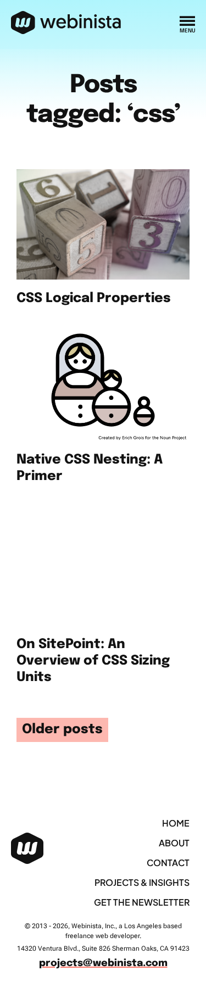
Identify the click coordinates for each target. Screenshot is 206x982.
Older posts (62, 729)
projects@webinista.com (103, 963)
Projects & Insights (142, 882)
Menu (187, 31)
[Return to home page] (66, 23)
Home (176, 823)
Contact (168, 862)
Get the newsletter (142, 902)
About (174, 843)
